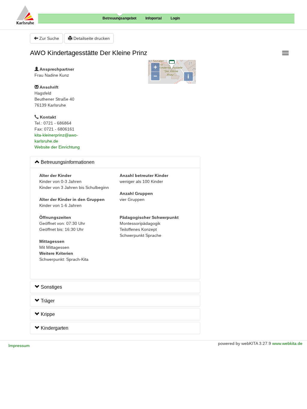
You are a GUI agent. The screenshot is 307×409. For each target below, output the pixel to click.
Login (175, 18)
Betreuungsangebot (119, 18)
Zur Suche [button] (48, 38)
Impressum (19, 345)
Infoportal (153, 18)
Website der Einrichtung (57, 147)
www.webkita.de (287, 343)
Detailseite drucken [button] (91, 38)
